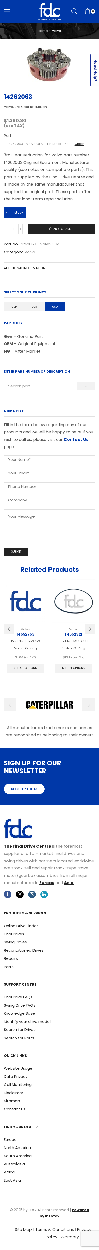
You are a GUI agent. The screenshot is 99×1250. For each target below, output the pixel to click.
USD (55, 306)
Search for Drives (20, 1029)
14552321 (73, 634)
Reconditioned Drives (24, 950)
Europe (46, 883)
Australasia (14, 1164)
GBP (14, 306)
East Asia (12, 1180)
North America (17, 1147)
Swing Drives (15, 942)
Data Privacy (15, 1076)
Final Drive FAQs (18, 997)
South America (18, 1155)
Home (43, 30)
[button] (9, 629)
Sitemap (12, 1100)
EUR (34, 306)
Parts (9, 966)
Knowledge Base (19, 1013)
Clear (79, 144)
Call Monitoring (18, 1084)
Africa (9, 1172)
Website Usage (18, 1068)
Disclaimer (13, 1092)
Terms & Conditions (54, 1229)
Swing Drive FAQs (19, 1005)
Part (8, 135)
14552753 (25, 634)
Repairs (11, 958)
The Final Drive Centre (27, 846)
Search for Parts (19, 1038)
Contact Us (76, 439)
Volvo (56, 30)
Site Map (23, 1229)
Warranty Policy (76, 1237)
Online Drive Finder (21, 925)
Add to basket (63, 229)
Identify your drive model (27, 1021)
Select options (25, 668)
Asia (69, 883)
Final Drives (14, 934)
